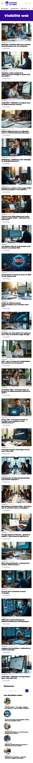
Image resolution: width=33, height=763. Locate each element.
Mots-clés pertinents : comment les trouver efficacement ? (15, 563)
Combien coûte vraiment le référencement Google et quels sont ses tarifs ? (16, 74)
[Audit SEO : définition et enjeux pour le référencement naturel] (16, 90)
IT (5, 718)
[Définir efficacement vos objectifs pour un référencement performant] (16, 119)
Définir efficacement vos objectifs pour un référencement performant (15, 132)
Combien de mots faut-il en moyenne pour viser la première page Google (16, 333)
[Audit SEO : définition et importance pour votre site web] (16, 664)
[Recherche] (26, 3)
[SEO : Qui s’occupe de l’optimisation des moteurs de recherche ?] (16, 349)
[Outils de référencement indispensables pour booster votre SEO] (16, 291)
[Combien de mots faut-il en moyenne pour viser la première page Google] (16, 321)
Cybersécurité (8, 730)
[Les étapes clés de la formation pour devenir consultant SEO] (16, 234)
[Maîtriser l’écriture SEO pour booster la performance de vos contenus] (16, 32)
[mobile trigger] (3, 3)
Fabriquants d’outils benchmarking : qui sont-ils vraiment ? (16, 478)
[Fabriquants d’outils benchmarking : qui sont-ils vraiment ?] (16, 465)
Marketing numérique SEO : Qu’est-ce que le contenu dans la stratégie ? (16, 507)
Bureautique (8, 755)
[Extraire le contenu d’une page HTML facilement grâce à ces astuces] (16, 176)
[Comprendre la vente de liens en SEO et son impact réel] (16, 262)
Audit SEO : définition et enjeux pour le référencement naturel (16, 103)
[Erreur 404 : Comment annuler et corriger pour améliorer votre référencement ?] (16, 407)
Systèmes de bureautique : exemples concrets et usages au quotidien (15, 757)
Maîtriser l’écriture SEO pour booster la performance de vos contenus (16, 45)
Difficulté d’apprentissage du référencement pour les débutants (15, 620)
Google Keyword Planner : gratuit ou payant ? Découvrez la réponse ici (16, 535)
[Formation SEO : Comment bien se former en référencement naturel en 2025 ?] (16, 377)
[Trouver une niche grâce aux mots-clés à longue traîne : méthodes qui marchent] (16, 204)
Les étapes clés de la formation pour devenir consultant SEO (16, 247)
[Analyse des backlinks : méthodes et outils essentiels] (16, 636)
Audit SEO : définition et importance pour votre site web (16, 677)
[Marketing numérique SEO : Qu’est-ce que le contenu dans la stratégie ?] (16, 494)
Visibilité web (4, 42)
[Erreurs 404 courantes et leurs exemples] (16, 579)
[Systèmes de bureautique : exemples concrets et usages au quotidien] (7, 751)
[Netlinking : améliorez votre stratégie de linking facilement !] (16, 147)
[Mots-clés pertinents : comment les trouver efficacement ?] (16, 551)
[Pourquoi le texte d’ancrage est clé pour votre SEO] (16, 437)
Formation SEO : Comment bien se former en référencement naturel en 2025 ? (16, 391)
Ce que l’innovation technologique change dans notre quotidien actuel (17, 720)
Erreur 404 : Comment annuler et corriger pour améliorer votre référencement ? (15, 421)
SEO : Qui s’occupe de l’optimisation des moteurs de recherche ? (16, 362)
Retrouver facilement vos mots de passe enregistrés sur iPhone (16, 733)
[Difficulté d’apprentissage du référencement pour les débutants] (16, 607)
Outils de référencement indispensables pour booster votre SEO (15, 304)
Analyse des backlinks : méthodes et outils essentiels (16, 649)
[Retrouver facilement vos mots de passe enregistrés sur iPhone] (7, 726)
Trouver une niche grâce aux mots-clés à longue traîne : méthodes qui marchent (16, 218)
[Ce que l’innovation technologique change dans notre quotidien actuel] (7, 713)
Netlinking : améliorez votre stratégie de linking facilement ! (16, 160)
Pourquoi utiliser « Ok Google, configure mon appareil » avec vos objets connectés (17, 708)
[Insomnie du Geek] (11, 3)
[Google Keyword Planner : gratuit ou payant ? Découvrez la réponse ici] (16, 522)
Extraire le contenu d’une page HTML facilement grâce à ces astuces (16, 188)
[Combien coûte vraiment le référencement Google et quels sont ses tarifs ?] (16, 60)
